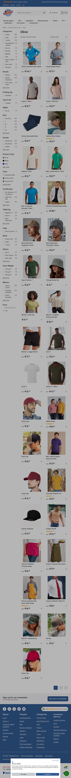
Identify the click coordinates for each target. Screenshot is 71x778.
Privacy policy (55, 760)
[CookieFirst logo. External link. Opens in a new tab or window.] (12, 762)
